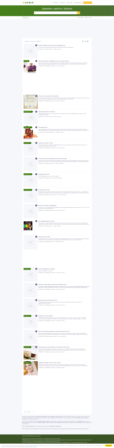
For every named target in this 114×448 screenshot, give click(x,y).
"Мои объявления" (78, 428)
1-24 (25, 411)
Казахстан (56, 2)
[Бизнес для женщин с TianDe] (31, 148)
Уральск (63, 2)
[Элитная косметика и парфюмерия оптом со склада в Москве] (31, 67)
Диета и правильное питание (51, 194)
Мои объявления (79, 2)
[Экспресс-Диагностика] (31, 195)
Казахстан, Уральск (57, 49)
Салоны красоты (49, 49)
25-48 (29, 411)
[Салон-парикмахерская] (31, 227)
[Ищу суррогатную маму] (31, 242)
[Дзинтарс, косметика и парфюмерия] (31, 211)
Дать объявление (87, 2)
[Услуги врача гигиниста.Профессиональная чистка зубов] (31, 164)
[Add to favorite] (36, 45)
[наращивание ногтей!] (31, 180)
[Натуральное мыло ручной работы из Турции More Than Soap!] (31, 353)
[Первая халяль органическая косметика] (31, 102)
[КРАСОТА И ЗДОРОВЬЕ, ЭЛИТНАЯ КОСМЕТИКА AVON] (31, 290)
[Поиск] (78, 12)
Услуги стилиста (49, 116)
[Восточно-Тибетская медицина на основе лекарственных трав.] (31, 337)
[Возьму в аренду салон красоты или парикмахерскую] (31, 51)
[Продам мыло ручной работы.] (31, 321)
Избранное (26, 17)
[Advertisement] (57, 28)
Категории (70, 2)
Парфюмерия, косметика (50, 65)
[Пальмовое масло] (31, 133)
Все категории (80, 17)
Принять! (109, 445)
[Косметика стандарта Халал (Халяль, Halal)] (31, 368)
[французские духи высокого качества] (31, 306)
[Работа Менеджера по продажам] (31, 274)
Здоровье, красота (49, 177)
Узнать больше (33, 446)
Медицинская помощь (50, 132)
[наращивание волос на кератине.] (31, 117)
